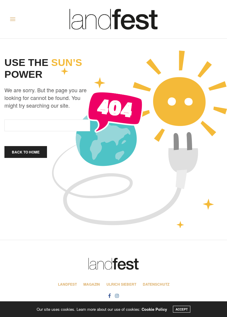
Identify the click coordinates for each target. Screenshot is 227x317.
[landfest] (113, 19)
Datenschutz (156, 284)
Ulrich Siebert (121, 284)
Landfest (67, 284)
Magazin (91, 284)
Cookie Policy (154, 309)
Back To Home (26, 152)
